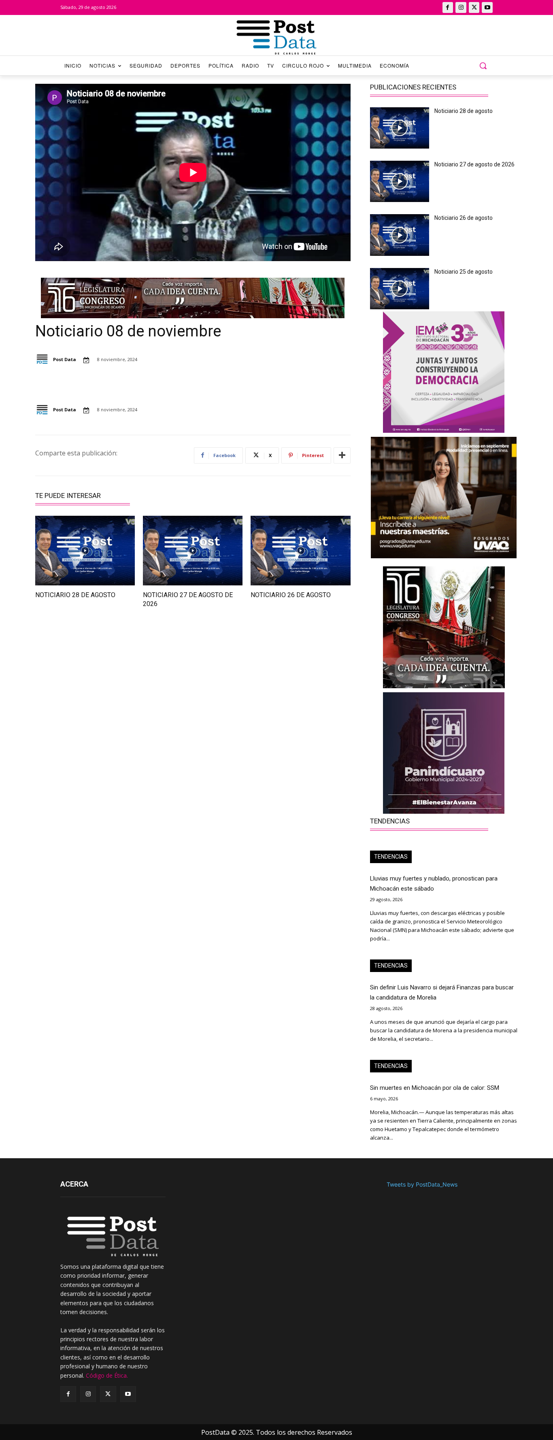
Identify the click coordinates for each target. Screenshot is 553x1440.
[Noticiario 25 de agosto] (399, 288)
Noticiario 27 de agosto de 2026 (474, 164)
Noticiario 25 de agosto (463, 271)
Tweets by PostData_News (422, 1184)
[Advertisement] (109, 687)
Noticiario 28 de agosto (75, 595)
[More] (342, 455)
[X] (474, 7)
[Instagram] (460, 7)
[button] (483, 65)
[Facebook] (447, 7)
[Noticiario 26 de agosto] (300, 550)
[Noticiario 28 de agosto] (85, 550)
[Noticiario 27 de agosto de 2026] (192, 550)
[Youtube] (487, 7)
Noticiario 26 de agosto (291, 595)
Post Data (64, 359)
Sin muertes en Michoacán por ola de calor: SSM (434, 1087)
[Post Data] (43, 359)
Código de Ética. (107, 1375)
